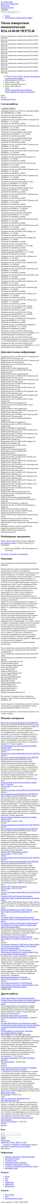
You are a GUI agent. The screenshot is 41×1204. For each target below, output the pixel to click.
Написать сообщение (24, 90)
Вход (12, 7)
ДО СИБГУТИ (24, 1058)
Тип (6, 1180)
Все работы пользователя (25, 92)
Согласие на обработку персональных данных (21, 1166)
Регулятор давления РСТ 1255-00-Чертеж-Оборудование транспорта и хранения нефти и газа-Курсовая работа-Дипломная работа (19, 952)
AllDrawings (9, 1184)
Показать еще (6, 989)
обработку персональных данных (24, 1144)
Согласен (6, 1144)
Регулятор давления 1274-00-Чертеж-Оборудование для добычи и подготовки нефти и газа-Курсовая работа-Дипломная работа (19, 925)
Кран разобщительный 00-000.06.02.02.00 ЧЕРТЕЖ (19, 794)
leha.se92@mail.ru (12, 979)
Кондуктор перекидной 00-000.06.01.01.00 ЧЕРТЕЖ (19, 757)
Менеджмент (5, 1093)
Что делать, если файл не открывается (14, 554)
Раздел (3, 4)
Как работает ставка (12, 1159)
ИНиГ (23, 910)
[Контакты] (5, 6)
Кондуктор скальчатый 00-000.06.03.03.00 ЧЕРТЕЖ (19, 723)
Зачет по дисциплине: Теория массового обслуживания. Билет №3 (15, 1099)
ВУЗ (7, 4)
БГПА (20, 76)
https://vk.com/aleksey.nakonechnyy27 (19, 912)
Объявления (13, 4)
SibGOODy (10, 1062)
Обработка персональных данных (17, 1164)
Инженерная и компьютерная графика (18, 18)
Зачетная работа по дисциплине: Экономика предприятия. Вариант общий (17, 1032)
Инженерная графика (20, 852)
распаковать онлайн (8, 543)
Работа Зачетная (14, 1118)
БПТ (9, 886)
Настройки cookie (11, 1168)
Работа (13, 1093)
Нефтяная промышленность (11, 910)
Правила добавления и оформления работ (20, 1157)
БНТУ (9, 748)
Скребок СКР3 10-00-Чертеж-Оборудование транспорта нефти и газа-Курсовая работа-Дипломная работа (20, 898)
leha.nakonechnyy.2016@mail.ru (17, 1017)
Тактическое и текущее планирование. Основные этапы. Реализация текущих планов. (18, 1068)
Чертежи (26, 76)
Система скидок (11, 1160)
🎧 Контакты (10, 1186)
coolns (8, 750)
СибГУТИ (4, 1118)
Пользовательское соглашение (16, 1162)
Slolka (8, 1094)
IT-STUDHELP (11, 1121)
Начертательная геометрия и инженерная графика (19, 746)
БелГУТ (4, 784)
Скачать (13, 99)
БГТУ (9, 819)
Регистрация (5, 7)
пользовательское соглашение (19, 1146)
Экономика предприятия (10, 1058)
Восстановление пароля (13, 1198)
